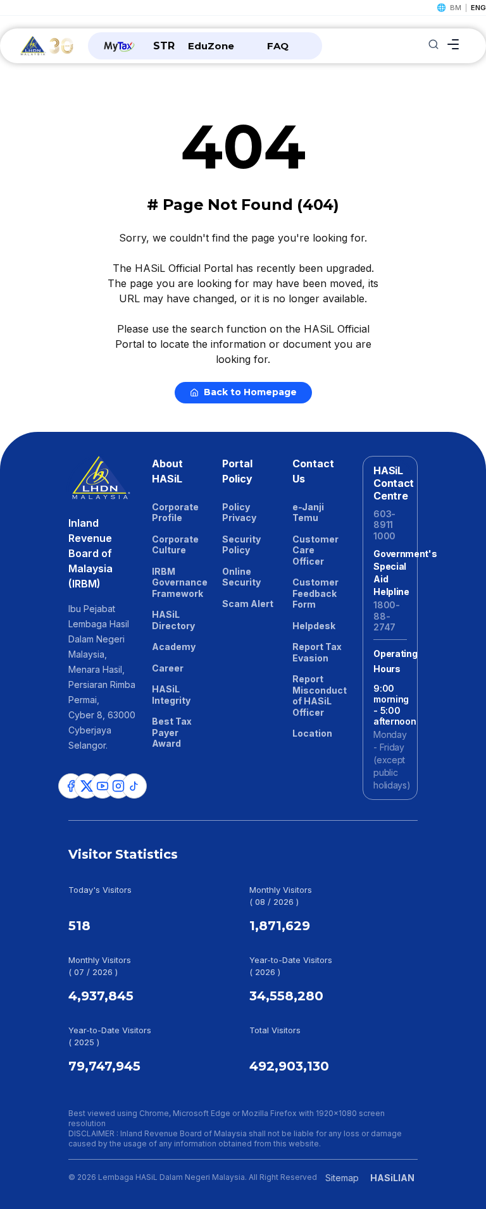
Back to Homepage (250, 392)
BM (455, 7)
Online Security (241, 577)
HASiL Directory (173, 620)
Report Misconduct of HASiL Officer (319, 695)
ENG (478, 7)
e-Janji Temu (308, 512)
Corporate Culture (175, 545)
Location (312, 733)
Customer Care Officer (315, 550)
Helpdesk (313, 625)
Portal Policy (237, 471)
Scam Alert (247, 603)
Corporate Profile (175, 512)
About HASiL (167, 471)
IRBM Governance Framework (179, 582)
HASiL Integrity (171, 695)
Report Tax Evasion (317, 652)
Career (168, 668)
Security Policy (241, 545)
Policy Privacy (239, 512)
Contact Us (313, 471)
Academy (174, 646)
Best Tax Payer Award (172, 732)
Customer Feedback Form (315, 593)
